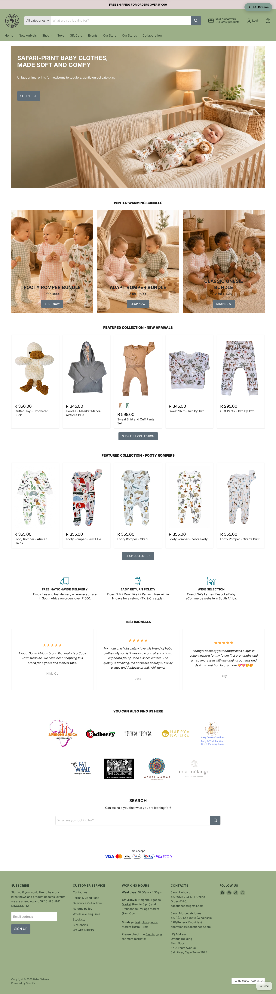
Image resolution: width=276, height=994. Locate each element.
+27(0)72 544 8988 (183, 918)
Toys (60, 35)
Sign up (20, 929)
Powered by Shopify (23, 983)
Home (9, 35)
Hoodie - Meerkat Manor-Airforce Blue (83, 413)
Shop (46, 35)
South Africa (246, 981)
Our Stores (129, 35)
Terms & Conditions (86, 898)
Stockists (79, 919)
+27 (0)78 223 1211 (183, 897)
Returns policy (82, 908)
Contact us (80, 892)
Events (92, 35)
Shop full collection (138, 436)
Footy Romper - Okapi (132, 539)
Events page (154, 934)
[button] (254, 20)
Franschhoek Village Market (140, 909)
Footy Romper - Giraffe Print (239, 539)
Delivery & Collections (88, 903)
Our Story (109, 35)
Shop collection (138, 555)
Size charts (80, 925)
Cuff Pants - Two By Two (237, 411)
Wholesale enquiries (86, 914)
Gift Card (76, 35)
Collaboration (152, 35)
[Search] (196, 20)
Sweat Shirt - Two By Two (186, 411)
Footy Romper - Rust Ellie (83, 539)
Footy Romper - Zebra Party (188, 539)
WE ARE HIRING (83, 930)
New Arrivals (28, 35)
